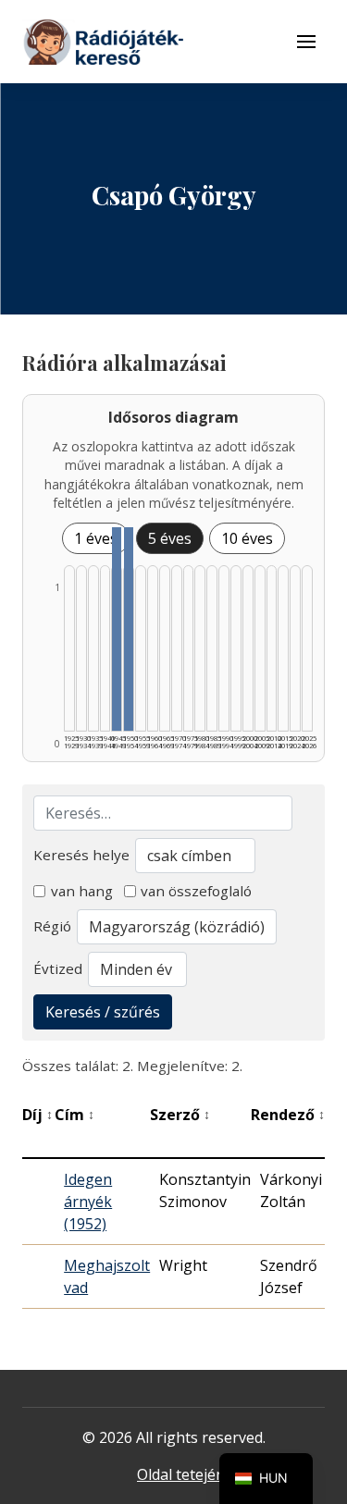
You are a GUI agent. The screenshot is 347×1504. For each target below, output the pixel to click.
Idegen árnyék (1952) (88, 1201)
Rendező (288, 1114)
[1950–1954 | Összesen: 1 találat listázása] (128, 629)
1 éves (96, 538)
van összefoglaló (196, 890)
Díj (37, 1114)
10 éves (247, 538)
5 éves (170, 538)
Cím (74, 1114)
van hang (82, 890)
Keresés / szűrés (102, 1012)
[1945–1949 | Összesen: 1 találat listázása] (116, 629)
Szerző (180, 1114)
